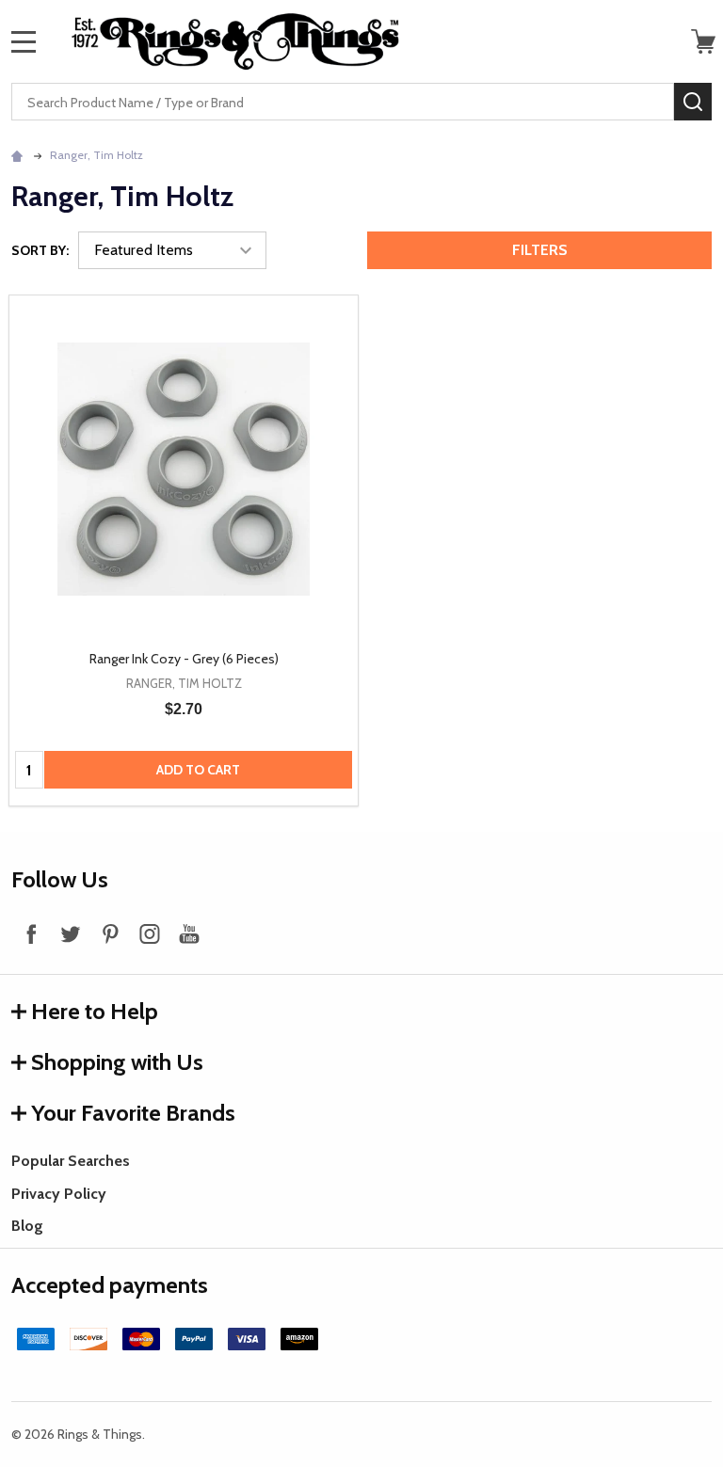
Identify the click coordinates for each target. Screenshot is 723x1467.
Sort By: (40, 250)
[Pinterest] (110, 933)
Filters (540, 250)
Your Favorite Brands (133, 1112)
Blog (27, 1226)
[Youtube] (189, 933)
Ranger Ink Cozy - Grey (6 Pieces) (184, 658)
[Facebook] (31, 933)
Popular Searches (70, 1161)
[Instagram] (149, 933)
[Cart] (703, 41)
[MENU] (23, 41)
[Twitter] (70, 933)
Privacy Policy (58, 1194)
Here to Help (94, 1011)
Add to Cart (198, 769)
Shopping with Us (117, 1062)
